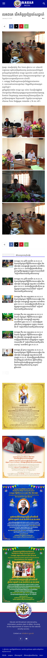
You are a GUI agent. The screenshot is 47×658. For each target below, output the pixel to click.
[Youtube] (26, 639)
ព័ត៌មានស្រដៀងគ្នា (8, 255)
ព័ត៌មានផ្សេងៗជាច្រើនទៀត (23, 255)
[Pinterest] (21, 26)
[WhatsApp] (26, 26)
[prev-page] (3, 372)
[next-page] (7, 372)
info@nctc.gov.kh (28, 633)
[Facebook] (11, 26)
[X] (16, 26)
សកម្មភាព (5, 266)
